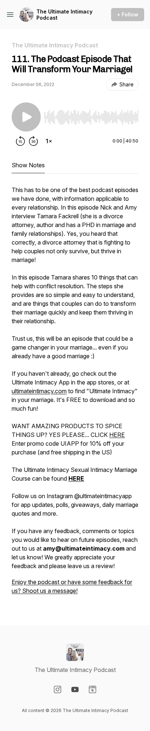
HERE (117, 434)
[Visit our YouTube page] (75, 689)
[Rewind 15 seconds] (20, 141)
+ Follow (127, 14)
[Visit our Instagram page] (57, 689)
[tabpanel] (75, 393)
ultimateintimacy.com (39, 391)
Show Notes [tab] (28, 165)
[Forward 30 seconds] (33, 141)
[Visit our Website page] (92, 689)
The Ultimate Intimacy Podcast (64, 14)
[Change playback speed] (49, 141)
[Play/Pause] (26, 117)
